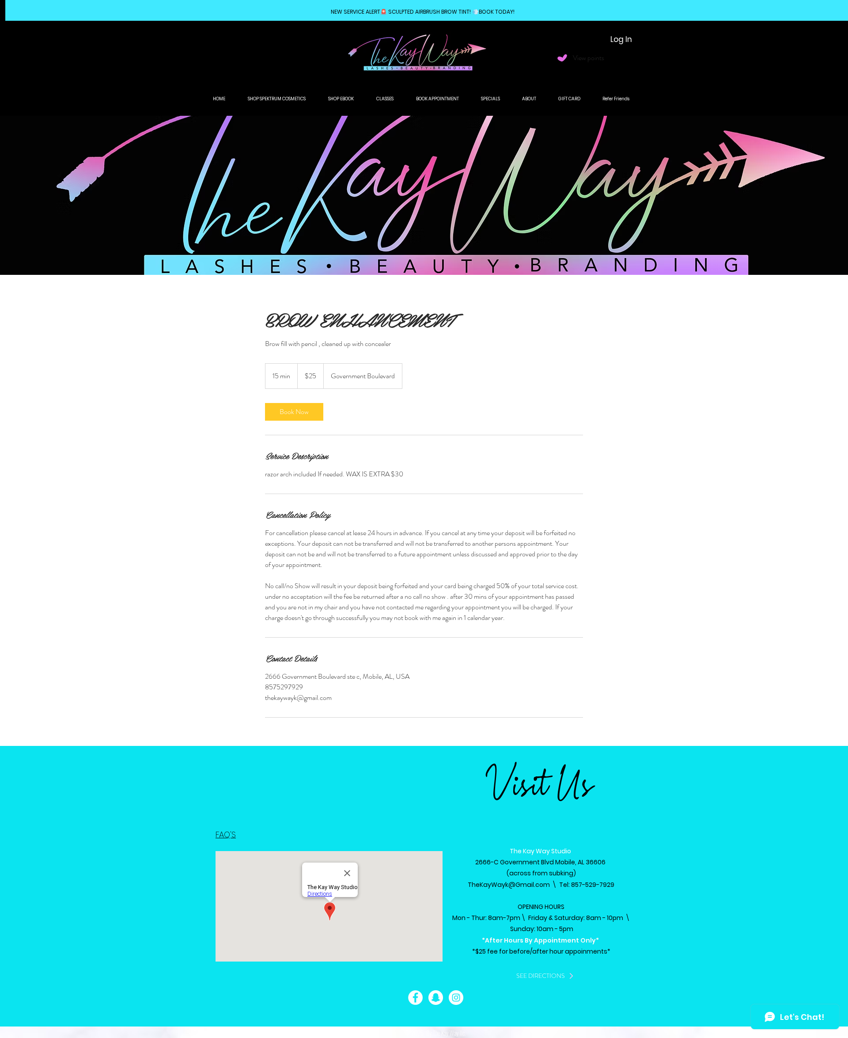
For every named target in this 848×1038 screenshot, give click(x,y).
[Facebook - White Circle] (415, 997)
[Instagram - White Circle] (456, 997)
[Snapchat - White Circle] (435, 997)
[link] (294, 412)
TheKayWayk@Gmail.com (509, 884)
